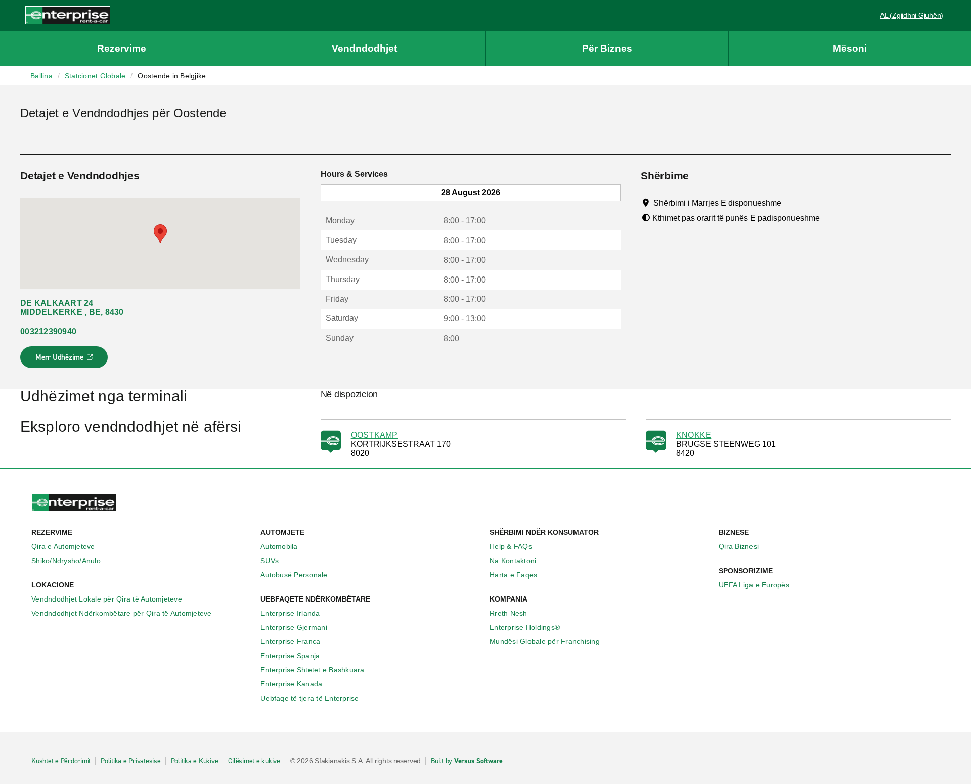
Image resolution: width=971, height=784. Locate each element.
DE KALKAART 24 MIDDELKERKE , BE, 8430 (72, 307)
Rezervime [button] (121, 48)
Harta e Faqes (513, 575)
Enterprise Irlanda (290, 613)
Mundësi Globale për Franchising (545, 641)
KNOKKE (694, 435)
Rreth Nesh (508, 613)
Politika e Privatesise (131, 761)
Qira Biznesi (739, 546)
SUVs (269, 561)
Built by (467, 761)
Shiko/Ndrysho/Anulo (66, 561)
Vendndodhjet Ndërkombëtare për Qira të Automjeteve (121, 613)
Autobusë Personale (294, 575)
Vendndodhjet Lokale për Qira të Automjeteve (106, 599)
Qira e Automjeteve (63, 546)
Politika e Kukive (194, 761)
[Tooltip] (791, 203)
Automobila (279, 546)
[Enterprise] (67, 15)
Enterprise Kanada (291, 684)
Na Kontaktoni (513, 561)
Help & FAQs (511, 546)
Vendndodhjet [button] (364, 48)
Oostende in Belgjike (172, 76)
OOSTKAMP (374, 435)
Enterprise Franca (290, 641)
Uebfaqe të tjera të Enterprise (309, 698)
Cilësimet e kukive (254, 761)
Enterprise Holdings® (525, 627)
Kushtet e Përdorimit (61, 761)
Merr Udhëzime (64, 360)
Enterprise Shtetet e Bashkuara (312, 670)
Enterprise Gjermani (293, 627)
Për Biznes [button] (607, 48)
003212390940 (48, 331)
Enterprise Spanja (290, 656)
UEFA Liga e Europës (754, 585)
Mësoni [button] (850, 48)
